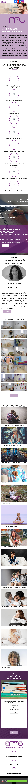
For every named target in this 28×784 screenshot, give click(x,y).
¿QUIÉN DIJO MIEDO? (6, 567)
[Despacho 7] (7, 351)
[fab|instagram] (19, 287)
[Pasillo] (7, 369)
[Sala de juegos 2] (20, 378)
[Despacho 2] (20, 325)
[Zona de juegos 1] (7, 387)
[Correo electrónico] (8, 287)
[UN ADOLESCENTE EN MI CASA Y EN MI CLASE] (14, 570)
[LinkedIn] (20, 1)
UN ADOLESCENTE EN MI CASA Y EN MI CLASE (13, 587)
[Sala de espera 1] (7, 378)
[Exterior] (7, 360)
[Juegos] (20, 360)
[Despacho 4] (20, 334)
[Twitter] (14, 287)
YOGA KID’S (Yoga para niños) (9, 526)
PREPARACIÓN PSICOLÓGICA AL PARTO (11, 647)
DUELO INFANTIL (5, 667)
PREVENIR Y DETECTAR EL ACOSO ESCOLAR (13, 425)
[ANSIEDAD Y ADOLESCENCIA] (14, 609)
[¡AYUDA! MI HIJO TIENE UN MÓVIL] (14, 529)
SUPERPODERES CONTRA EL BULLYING (11, 445)
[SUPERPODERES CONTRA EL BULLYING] (14, 428)
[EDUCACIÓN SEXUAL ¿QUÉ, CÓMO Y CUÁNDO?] (14, 448)
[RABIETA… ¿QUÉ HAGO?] (14, 485)
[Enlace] (4, 1)
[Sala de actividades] (20, 369)
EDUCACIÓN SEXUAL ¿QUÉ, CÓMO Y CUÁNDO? (13, 462)
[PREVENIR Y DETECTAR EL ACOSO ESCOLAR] (14, 408)
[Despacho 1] (7, 325)
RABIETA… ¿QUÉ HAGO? (7, 503)
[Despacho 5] (7, 343)
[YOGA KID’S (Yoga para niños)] (14, 506)
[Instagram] (22, 1)
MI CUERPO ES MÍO (6, 482)
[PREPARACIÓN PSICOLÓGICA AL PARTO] (14, 629)
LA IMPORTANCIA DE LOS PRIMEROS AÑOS (12, 606)
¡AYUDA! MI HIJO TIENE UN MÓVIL (10, 546)
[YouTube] (18, 1)
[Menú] (26, 1)
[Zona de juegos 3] (20, 387)
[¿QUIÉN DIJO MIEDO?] (14, 549)
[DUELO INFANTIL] (14, 650)
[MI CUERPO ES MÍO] (14, 465)
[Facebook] (15, 1)
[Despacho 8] (20, 351)
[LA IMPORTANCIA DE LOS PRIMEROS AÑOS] (14, 590)
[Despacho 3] (7, 334)
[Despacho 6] (20, 343)
